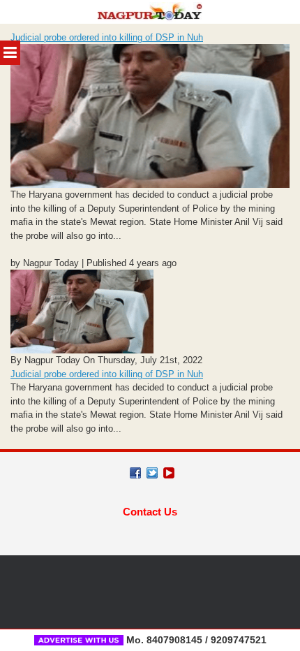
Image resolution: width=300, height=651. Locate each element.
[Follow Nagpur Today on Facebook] (135, 472)
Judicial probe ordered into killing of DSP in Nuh (106, 37)
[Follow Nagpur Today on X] (152, 472)
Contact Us (150, 512)
